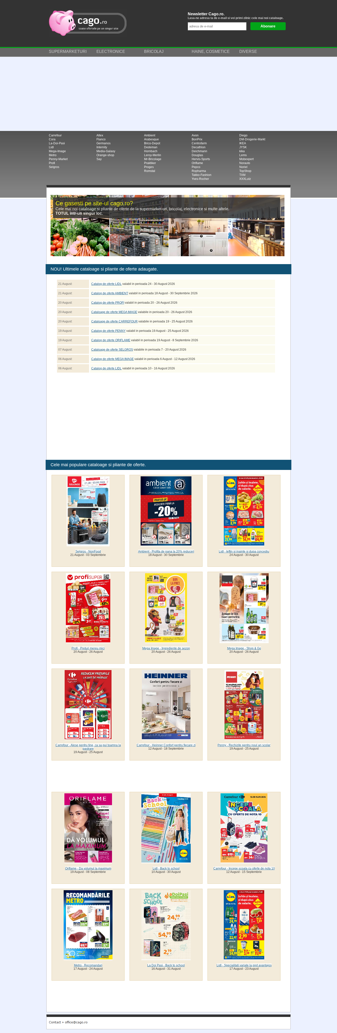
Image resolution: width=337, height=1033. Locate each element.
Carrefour (55, 135)
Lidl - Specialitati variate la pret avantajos (244, 965)
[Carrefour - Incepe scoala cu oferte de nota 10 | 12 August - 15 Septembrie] (244, 861)
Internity (101, 147)
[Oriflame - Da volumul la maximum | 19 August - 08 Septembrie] (88, 861)
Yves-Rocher (200, 179)
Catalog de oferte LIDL (106, 284)
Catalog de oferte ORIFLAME (110, 340)
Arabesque (151, 139)
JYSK (243, 147)
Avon (195, 135)
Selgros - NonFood (88, 551)
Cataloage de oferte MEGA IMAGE (114, 312)
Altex (99, 135)
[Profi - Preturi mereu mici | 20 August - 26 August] (88, 641)
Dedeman (150, 147)
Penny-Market (58, 159)
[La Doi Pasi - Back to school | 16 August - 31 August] (166, 958)
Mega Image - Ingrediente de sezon (166, 648)
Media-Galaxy (105, 151)
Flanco (101, 139)
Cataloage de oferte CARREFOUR (114, 321)
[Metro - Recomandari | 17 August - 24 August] (88, 958)
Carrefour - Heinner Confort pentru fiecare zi (166, 745)
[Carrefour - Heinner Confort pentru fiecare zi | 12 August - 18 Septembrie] (166, 738)
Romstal (149, 171)
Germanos (103, 143)
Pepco (196, 167)
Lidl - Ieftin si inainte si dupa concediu (244, 551)
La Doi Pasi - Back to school (166, 965)
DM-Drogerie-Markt (252, 139)
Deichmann (199, 151)
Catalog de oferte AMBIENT (109, 293)
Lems (243, 155)
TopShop (245, 171)
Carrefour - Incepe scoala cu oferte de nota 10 (244, 868)
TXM (242, 175)
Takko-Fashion (201, 175)
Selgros (54, 167)
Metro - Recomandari (88, 965)
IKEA (242, 143)
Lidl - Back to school (166, 868)
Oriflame (197, 163)
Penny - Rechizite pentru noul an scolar (244, 745)
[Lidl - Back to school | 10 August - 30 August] (166, 861)
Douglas (197, 155)
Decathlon (199, 147)
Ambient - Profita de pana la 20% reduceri (166, 551)
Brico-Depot (152, 143)
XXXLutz (245, 179)
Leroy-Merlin (152, 155)
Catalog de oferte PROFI (107, 302)
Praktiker (150, 163)
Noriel (243, 167)
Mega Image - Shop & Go (244, 648)
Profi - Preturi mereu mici (88, 648)
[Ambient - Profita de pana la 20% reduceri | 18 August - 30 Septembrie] (166, 544)
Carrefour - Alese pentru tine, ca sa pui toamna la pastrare (88, 746)
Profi (52, 163)
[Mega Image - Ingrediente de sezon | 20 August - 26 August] (166, 641)
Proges (149, 167)
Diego (243, 135)
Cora (52, 139)
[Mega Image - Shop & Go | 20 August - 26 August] (244, 641)
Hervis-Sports (201, 159)
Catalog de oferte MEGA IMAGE (112, 359)
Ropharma (199, 171)
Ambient (149, 135)
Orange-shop (105, 155)
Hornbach (150, 151)
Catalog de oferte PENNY (108, 331)
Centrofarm (199, 143)
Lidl (51, 147)
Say (99, 159)
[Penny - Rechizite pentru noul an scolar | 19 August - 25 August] (244, 738)
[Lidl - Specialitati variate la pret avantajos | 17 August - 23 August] (244, 958)
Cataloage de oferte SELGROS (112, 349)
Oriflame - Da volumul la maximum (88, 868)
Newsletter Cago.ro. (235, 16)
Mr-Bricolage (152, 159)
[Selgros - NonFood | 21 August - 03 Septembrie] (88, 544)
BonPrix (197, 139)
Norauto (244, 163)
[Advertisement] (168, 93)
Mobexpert (246, 159)
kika (242, 151)
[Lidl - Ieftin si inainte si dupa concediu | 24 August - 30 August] (244, 544)
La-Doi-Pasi (57, 143)
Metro (52, 155)
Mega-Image (57, 151)
